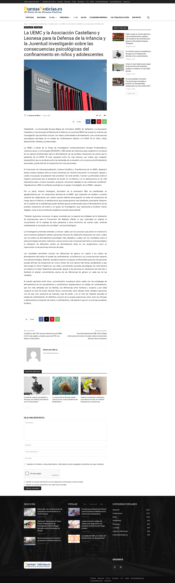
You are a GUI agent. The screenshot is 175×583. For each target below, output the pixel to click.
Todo (85, 504)
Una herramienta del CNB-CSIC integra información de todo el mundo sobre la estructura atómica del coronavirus (87, 336)
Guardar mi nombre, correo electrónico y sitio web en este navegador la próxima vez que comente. (65, 464)
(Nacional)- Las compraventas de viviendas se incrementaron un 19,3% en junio (49, 511)
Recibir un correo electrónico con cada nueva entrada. (46, 485)
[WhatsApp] (104, 121)
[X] (93, 121)
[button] (148, 17)
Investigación (38, 27)
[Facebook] (88, 121)
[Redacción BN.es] (25, 115)
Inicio (26, 24)
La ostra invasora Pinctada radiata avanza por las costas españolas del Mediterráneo (65, 399)
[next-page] (29, 407)
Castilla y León (53, 24)
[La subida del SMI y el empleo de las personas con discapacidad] (74, 539)
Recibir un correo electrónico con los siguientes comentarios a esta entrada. (54, 482)
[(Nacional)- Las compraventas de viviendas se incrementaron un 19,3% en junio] (29, 512)
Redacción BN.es (34, 115)
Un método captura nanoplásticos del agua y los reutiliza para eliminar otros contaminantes (36, 399)
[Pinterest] (99, 121)
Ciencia (27, 394)
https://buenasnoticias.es (51, 353)
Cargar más (131, 93)
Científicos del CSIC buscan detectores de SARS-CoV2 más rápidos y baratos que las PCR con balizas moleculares (43, 336)
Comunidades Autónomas (38, 24)
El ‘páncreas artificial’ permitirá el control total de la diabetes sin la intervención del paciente (94, 511)
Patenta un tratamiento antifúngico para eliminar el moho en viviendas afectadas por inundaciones (92, 399)
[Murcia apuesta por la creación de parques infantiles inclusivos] (29, 541)
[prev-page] (25, 407)
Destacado (93, 504)
